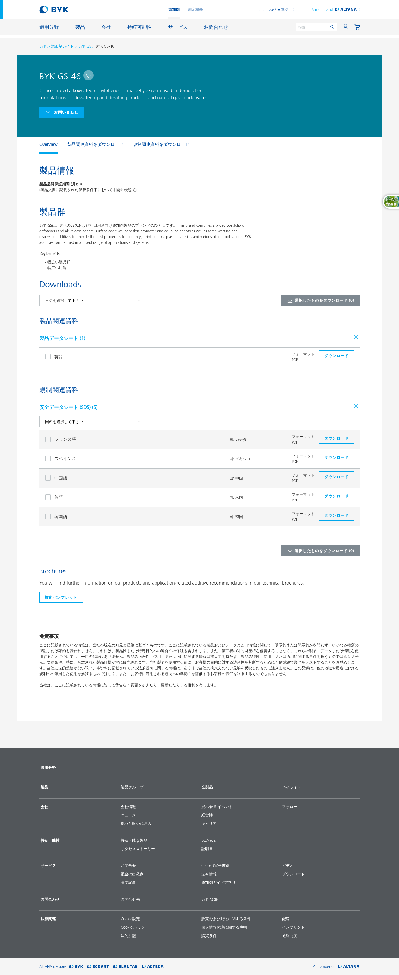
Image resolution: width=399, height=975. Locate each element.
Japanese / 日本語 (274, 9)
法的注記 (128, 935)
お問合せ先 (130, 899)
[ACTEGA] (153, 967)
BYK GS (84, 46)
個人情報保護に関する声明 (224, 927)
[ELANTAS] (125, 967)
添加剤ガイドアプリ (218, 882)
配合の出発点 (132, 874)
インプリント (293, 927)
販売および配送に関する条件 (226, 918)
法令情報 (209, 874)
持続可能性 (50, 840)
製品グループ (132, 787)
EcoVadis (208, 840)
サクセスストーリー (138, 848)
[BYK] (76, 967)
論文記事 (128, 882)
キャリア (209, 823)
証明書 (207, 848)
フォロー (289, 806)
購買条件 (209, 935)
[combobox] (88, 75)
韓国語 (60, 516)
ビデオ (287, 865)
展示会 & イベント (217, 806)
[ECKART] (98, 967)
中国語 (60, 478)
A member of (323, 9)
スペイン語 (65, 458)
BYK (42, 46)
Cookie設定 (130, 918)
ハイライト (291, 787)
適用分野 (48, 767)
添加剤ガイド (62, 46)
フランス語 (65, 439)
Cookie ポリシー (134, 927)
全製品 (207, 787)
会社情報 (128, 806)
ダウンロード (293, 874)
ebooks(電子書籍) (215, 865)
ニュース (128, 815)
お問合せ (128, 865)
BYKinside (209, 899)
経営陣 (207, 815)
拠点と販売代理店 (136, 823)
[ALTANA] (349, 967)
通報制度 (289, 935)
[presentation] (36, 145)
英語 (58, 356)
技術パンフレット (61, 597)
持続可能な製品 (134, 840)
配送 (286, 918)
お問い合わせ (66, 112)
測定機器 (195, 9)
